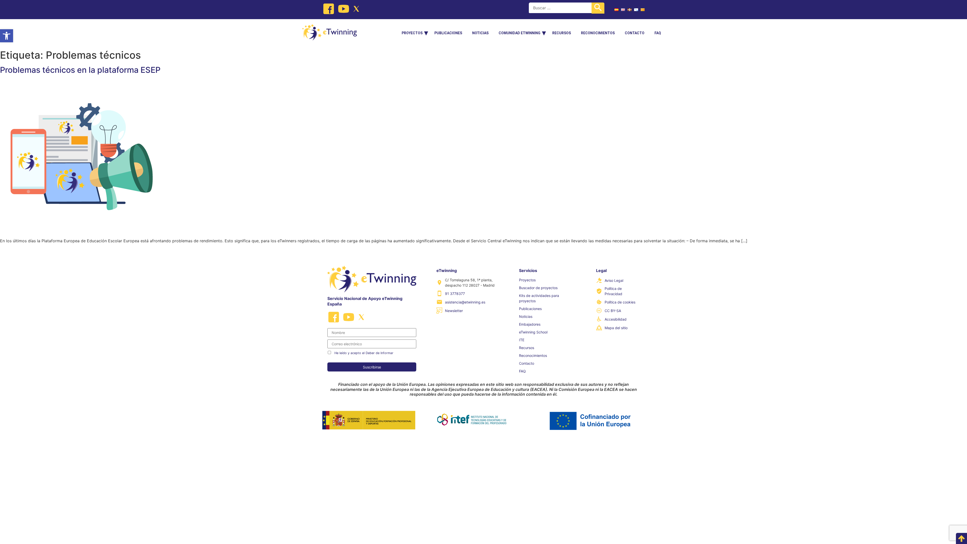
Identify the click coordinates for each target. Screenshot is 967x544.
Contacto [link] (634, 33)
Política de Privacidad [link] (613, 291)
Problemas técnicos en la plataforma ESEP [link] (80, 70)
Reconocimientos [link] (598, 33)
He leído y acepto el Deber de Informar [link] (363, 353)
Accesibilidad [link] (616, 319)
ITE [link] (521, 340)
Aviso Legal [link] (614, 280)
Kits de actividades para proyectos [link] (539, 298)
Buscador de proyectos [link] (538, 288)
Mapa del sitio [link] (616, 328)
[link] (6, 35)
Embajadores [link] (529, 324)
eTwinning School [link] (533, 332)
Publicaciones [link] (448, 33)
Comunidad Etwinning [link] (519, 33)
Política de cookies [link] (620, 302)
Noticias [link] (480, 33)
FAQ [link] (657, 33)
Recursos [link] (561, 33)
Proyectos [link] (412, 33)
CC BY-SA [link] (613, 311)
